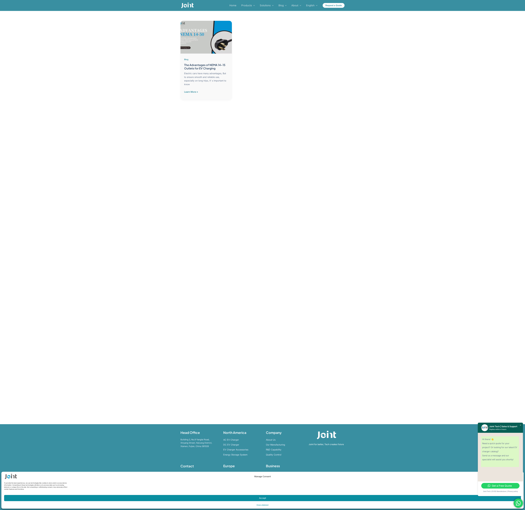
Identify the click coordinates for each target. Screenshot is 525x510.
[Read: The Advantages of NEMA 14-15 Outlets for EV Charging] (206, 37)
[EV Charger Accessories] (235, 449)
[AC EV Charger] (231, 440)
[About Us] (270, 440)
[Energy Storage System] (235, 454)
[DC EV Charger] (231, 444)
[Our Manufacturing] (275, 444)
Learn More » (191, 92)
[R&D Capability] (273, 449)
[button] (253, 6)
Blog (186, 59)
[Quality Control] (273, 454)
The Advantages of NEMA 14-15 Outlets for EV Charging (204, 66)
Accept (262, 498)
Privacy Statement (263, 505)
